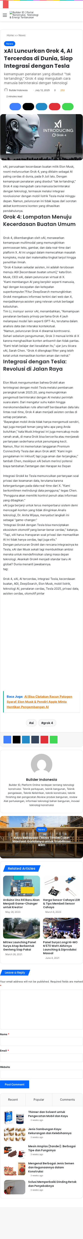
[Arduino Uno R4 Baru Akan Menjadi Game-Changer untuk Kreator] (21, 886)
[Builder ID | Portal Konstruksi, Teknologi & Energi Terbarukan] (25, 15)
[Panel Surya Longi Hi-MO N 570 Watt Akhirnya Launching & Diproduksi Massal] (61, 928)
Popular (39, 1099)
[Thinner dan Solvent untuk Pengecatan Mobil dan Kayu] (14, 1117)
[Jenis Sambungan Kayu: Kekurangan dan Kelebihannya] (14, 1134)
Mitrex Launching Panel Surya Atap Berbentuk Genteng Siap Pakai (19, 945)
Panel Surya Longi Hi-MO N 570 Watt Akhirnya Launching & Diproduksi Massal (60, 947)
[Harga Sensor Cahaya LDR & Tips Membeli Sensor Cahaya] (61, 886)
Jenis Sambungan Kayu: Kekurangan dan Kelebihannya (49, 1131)
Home (10, 35)
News (22, 35)
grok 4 (48, 723)
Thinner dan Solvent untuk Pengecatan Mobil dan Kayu (48, 1114)
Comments (67, 1099)
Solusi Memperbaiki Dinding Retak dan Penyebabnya (52, 1184)
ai (32, 723)
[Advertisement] (41, 643)
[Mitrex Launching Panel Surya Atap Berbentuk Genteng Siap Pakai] (21, 928)
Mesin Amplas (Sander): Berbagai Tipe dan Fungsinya (52, 1148)
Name (4, 1034)
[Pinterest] (54, 106)
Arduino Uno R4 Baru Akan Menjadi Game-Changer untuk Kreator (21, 903)
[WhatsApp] (68, 106)
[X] (28, 106)
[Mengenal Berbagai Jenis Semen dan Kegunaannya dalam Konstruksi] (14, 1168)
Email (4, 1050)
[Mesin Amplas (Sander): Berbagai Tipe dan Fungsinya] (14, 1151)
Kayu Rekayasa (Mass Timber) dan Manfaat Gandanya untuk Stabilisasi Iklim (41, 841)
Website (5, 1066)
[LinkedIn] (41, 106)
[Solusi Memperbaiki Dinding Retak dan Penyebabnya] (14, 1187)
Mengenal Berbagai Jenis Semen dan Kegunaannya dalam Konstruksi (51, 1167)
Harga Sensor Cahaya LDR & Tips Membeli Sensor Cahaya (61, 903)
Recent (13, 1099)
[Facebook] (15, 106)
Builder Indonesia (18, 90)
